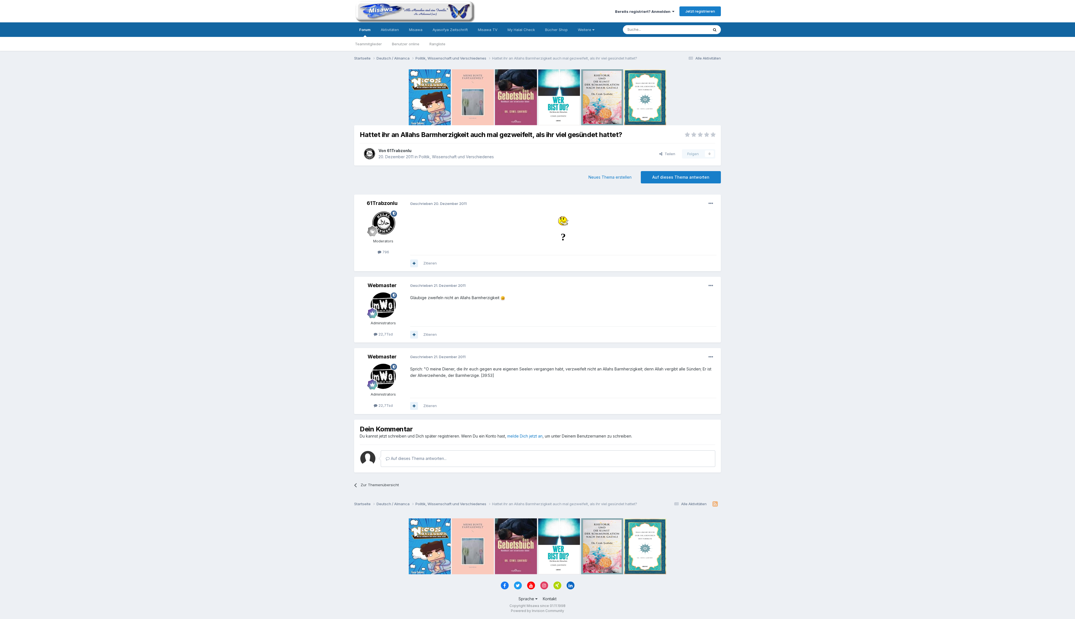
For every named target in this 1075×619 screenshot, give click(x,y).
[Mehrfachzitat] (414, 263)
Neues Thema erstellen (610, 177)
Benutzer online (405, 44)
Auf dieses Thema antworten (680, 177)
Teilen (668, 154)
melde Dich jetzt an (525, 436)
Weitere (585, 29)
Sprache (526, 598)
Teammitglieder (368, 44)
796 (385, 252)
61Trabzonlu (399, 150)
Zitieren (430, 263)
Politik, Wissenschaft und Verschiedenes (456, 156)
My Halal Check (521, 29)
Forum (365, 29)
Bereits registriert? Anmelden (643, 11)
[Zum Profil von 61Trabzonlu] (369, 154)
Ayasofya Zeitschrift (450, 29)
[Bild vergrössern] (563, 220)
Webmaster (382, 285)
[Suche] (715, 29)
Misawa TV (487, 29)
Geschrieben (438, 203)
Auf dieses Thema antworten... (418, 458)
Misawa (415, 29)
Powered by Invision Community (537, 611)
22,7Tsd (385, 334)
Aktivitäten (390, 29)
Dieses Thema (689, 29)
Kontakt (550, 598)
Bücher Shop (556, 29)
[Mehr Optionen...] (710, 203)
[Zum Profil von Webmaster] (383, 305)
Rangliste (437, 44)
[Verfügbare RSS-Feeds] (715, 504)
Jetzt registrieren (700, 11)
